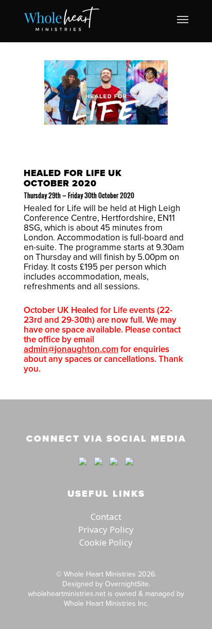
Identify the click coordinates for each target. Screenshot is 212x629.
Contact (106, 516)
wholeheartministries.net (66, 593)
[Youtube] (114, 470)
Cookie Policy (106, 542)
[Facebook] (83, 470)
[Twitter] (98, 470)
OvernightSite (127, 584)
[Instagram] (126, 470)
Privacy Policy (106, 529)
